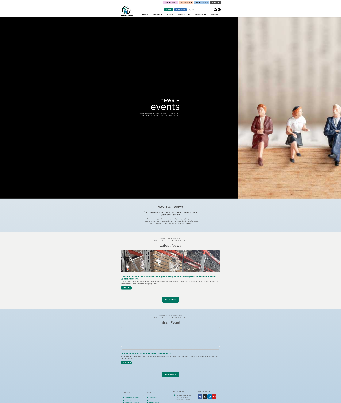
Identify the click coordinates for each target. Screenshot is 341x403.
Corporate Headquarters (183, 395)
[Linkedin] (209, 396)
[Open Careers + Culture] (207, 14)
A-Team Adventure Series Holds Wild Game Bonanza (146, 353)
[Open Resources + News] (191, 14)
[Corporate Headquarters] (174, 395)
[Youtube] (214, 396)
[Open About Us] (149, 14)
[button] (122, 271)
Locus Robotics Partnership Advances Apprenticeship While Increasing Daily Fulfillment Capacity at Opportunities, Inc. (169, 277)
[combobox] (201, 9)
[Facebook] (200, 396)
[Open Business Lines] (163, 14)
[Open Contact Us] (219, 14)
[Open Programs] (174, 14)
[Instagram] (205, 396)
